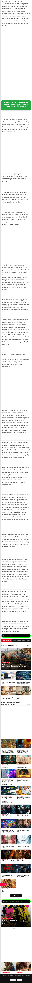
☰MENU (3, 884)
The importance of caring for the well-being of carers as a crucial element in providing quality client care (16, 105)
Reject (19, 980)
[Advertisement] (15, 45)
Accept (12, 980)
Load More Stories (16, 895)
